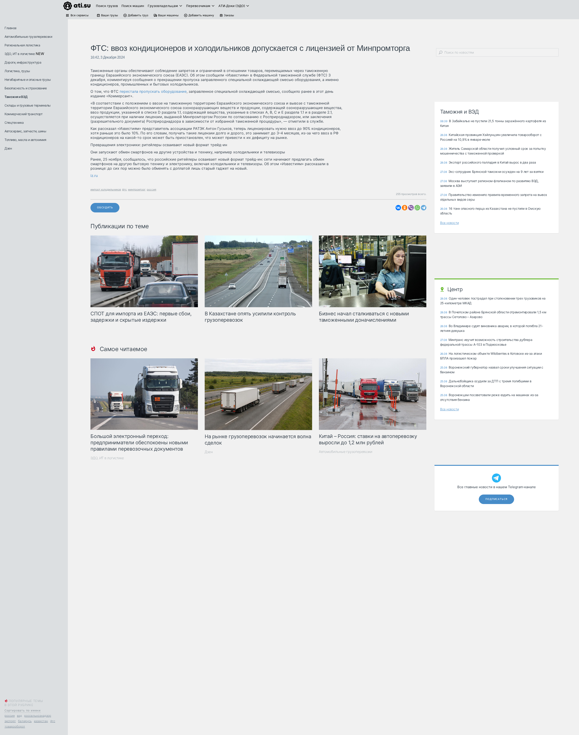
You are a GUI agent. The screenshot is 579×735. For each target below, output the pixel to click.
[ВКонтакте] (398, 207)
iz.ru (94, 175)
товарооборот (15, 726)
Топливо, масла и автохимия (25, 140)
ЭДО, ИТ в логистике (20, 54)
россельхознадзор (37, 715)
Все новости (449, 223)
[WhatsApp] (417, 207)
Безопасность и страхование (26, 88)
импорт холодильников (105, 189)
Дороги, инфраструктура (23, 62)
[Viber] (411, 207)
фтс (52, 721)
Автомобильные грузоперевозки (28, 36)
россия (10, 715)
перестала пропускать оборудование (153, 91)
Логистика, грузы (17, 71)
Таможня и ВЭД (16, 97)
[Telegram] (423, 207)
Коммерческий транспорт (23, 114)
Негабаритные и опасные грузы (28, 79)
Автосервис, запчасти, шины (25, 131)
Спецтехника (14, 122)
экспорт (10, 721)
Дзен (8, 148)
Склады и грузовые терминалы (28, 105)
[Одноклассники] (404, 207)
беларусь (25, 721)
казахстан (41, 721)
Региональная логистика (22, 45)
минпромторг (137, 189)
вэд (19, 715)
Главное (11, 28)
